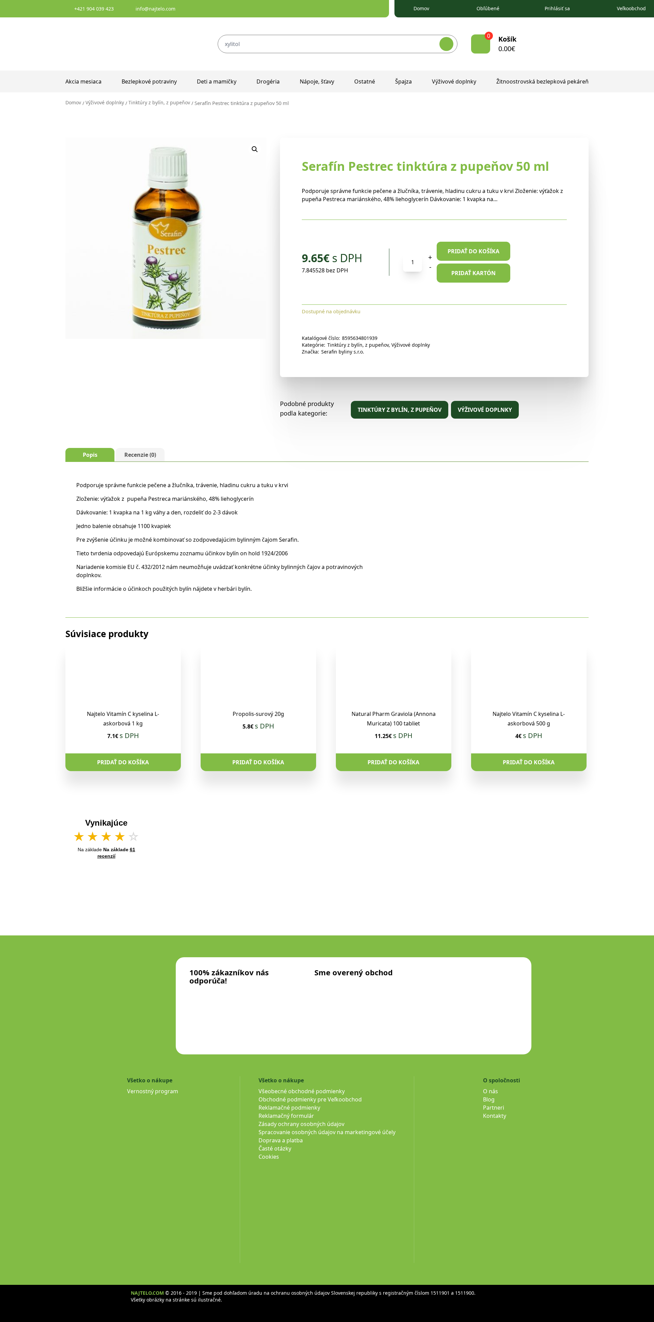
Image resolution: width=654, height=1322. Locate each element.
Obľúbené (488, 8)
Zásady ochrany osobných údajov (301, 1124)
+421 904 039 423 (94, 8)
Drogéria (268, 81)
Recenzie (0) (140, 455)
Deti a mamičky (216, 81)
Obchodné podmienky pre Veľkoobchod (310, 1099)
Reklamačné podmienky (289, 1107)
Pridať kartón (473, 273)
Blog (489, 1099)
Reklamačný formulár (286, 1116)
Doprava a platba (281, 1140)
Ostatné (364, 81)
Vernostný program (152, 1091)
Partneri (493, 1107)
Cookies (269, 1156)
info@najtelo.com (155, 8)
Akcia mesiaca (83, 81)
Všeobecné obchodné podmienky (302, 1091)
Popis (90, 455)
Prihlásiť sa (557, 8)
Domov (421, 8)
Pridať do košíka (473, 251)
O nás (490, 1091)
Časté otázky (275, 1148)
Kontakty (494, 1116)
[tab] (89, 455)
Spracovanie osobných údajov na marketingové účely (327, 1132)
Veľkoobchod (631, 8)
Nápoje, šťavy (317, 81)
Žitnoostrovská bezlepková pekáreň (542, 81)
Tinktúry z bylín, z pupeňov (159, 102)
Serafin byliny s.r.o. (342, 351)
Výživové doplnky (454, 81)
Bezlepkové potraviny (149, 81)
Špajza (403, 81)
